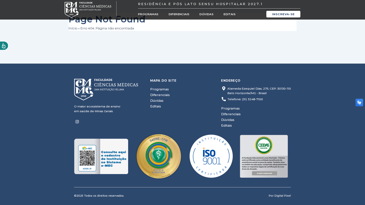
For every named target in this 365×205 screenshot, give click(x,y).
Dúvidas (206, 14)
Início (72, 28)
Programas (148, 14)
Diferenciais (179, 14)
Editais (230, 14)
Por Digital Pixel (280, 195)
